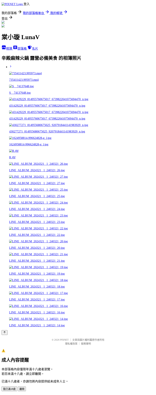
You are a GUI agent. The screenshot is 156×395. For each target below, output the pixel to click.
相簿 (9, 48)
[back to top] (5, 332)
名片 (35, 48)
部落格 (22, 48)
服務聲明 (86, 343)
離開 (21, 389)
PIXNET (64, 339)
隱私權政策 (71, 343)
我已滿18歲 (9, 389)
